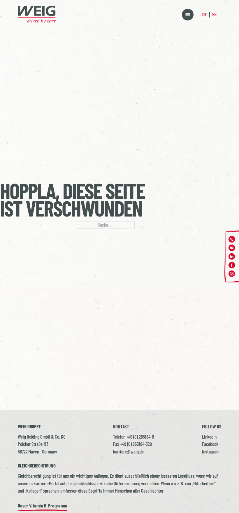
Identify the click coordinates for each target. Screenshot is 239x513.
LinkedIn (209, 436)
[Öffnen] (188, 14)
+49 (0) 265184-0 (140, 436)
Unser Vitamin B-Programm (42, 505)
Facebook (210, 444)
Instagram (210, 451)
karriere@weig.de (128, 451)
